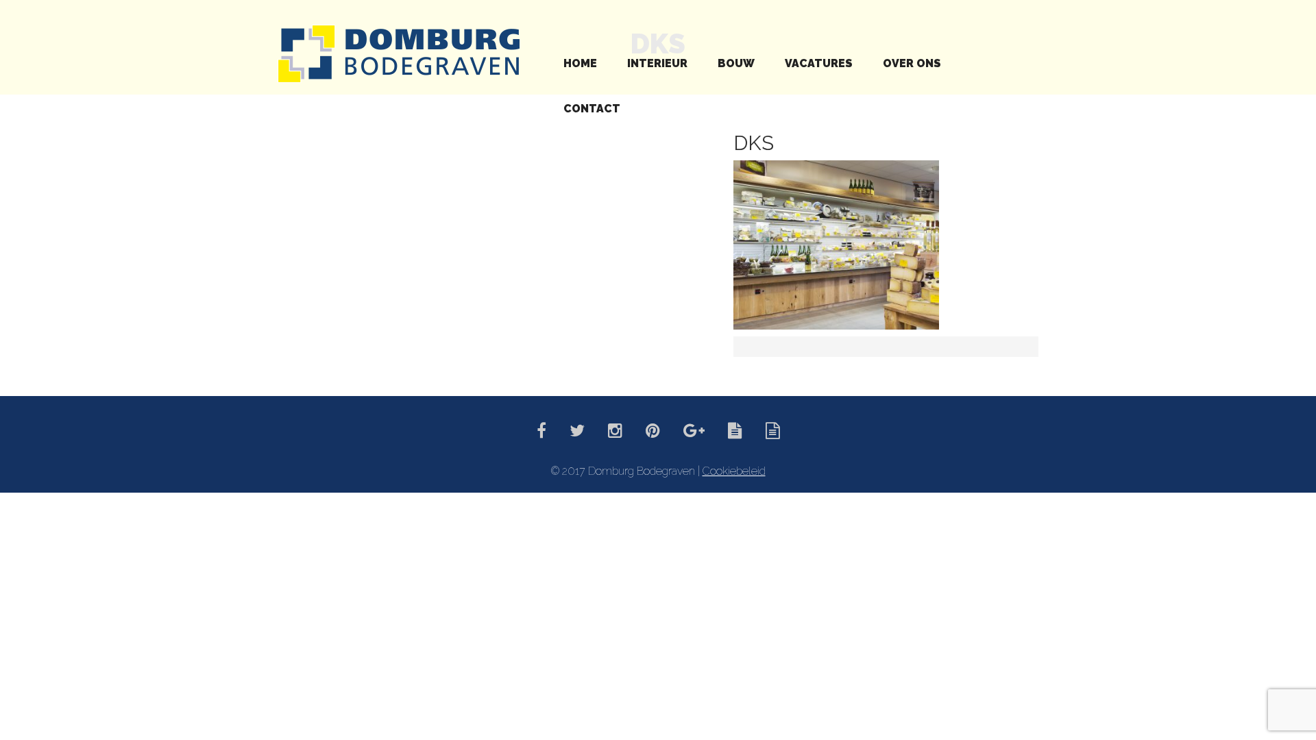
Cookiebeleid (734, 471)
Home (580, 63)
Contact (591, 108)
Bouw (736, 63)
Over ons (912, 63)
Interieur (657, 63)
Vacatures (819, 63)
